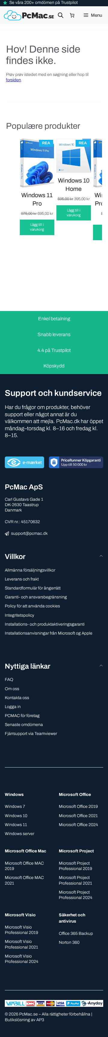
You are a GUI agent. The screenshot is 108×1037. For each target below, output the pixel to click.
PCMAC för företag (22, 715)
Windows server (19, 833)
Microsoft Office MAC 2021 (24, 880)
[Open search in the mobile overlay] (61, 15)
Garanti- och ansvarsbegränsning (36, 597)
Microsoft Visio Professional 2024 (21, 959)
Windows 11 (16, 824)
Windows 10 (16, 816)
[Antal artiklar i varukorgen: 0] (72, 15)
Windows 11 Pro (36, 199)
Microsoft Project (76, 851)
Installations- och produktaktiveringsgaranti (45, 624)
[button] (54, 666)
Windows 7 (15, 806)
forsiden (13, 80)
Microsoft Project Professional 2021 (75, 880)
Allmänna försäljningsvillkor (30, 570)
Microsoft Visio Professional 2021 (21, 944)
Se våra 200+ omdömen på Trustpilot (43, 2)
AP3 (40, 1020)
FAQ (9, 679)
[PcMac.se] (29, 15)
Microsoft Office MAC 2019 (24, 866)
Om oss (12, 689)
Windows (14, 794)
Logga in (13, 706)
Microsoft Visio (20, 915)
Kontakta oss (17, 698)
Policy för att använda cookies (32, 606)
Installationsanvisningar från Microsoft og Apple (48, 633)
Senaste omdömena (24, 724)
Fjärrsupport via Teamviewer (31, 733)
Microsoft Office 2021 (78, 816)
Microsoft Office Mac (25, 851)
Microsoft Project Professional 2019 (75, 866)
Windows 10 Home (73, 184)
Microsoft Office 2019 (78, 806)
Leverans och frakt (22, 579)
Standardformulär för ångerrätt (33, 588)
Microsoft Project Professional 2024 (75, 895)
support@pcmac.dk (29, 533)
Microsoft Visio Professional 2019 (21, 930)
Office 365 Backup (76, 933)
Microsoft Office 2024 (78, 824)
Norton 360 (69, 942)
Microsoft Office (75, 794)
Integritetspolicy (19, 615)
